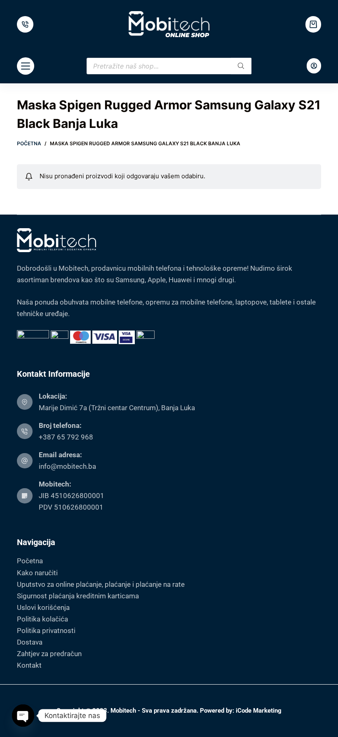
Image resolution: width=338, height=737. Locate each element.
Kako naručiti (37, 573)
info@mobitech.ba (67, 466)
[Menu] (25, 66)
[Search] (241, 66)
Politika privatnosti (46, 630)
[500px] (25, 24)
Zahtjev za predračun (49, 654)
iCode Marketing (259, 710)
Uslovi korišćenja (43, 607)
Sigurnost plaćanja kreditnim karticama (78, 596)
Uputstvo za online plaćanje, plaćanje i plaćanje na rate (101, 584)
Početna (30, 561)
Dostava (29, 642)
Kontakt (29, 665)
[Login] (314, 65)
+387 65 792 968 (66, 437)
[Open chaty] (23, 715)
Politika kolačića (42, 619)
